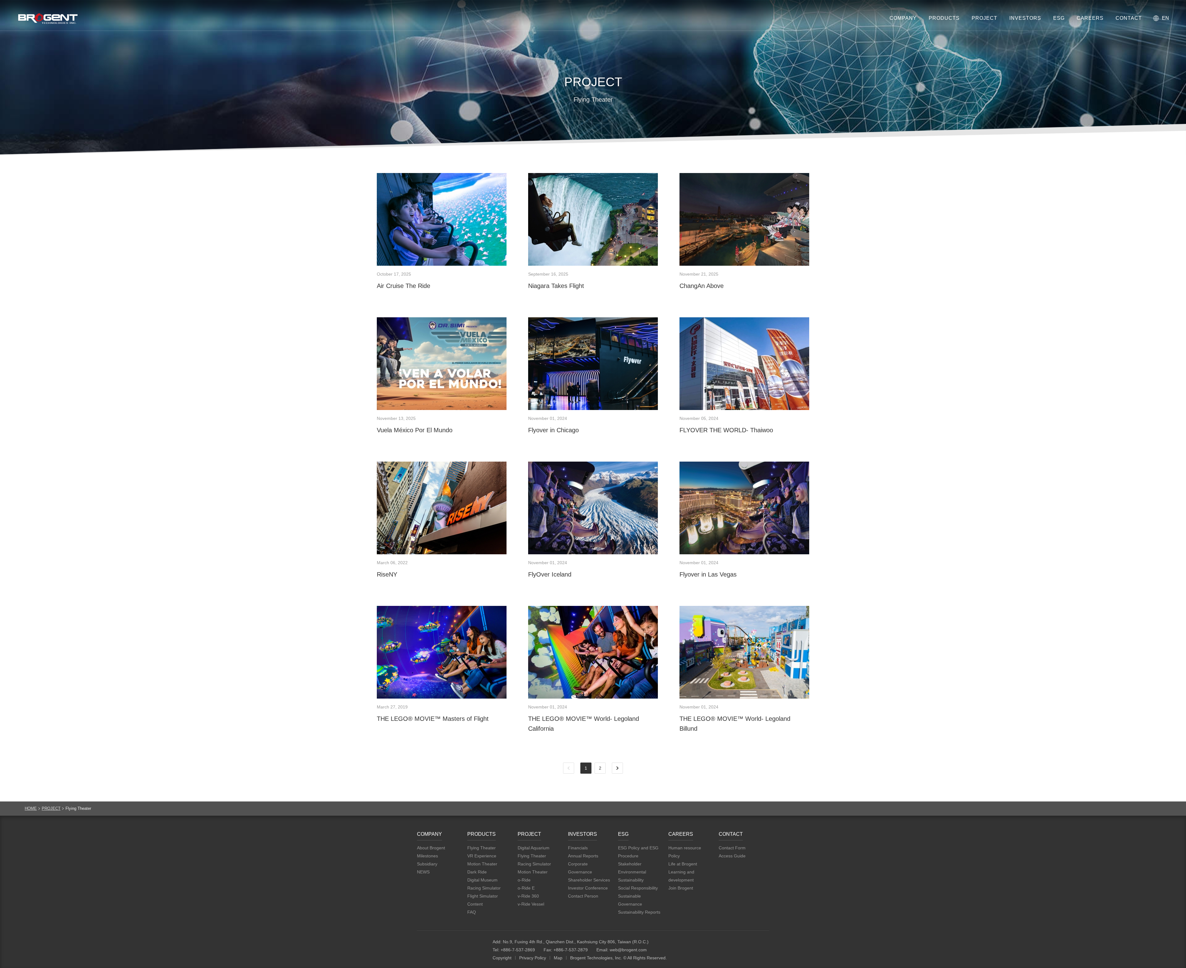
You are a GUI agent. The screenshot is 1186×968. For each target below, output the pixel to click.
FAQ (471, 912)
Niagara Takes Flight (556, 285)
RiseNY (387, 574)
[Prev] (568, 768)
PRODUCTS (944, 18)
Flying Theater (481, 847)
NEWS (423, 871)
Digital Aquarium (533, 847)
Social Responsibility (638, 888)
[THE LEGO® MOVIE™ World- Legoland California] (593, 652)
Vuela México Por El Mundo (414, 430)
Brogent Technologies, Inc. (451, 946)
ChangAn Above (701, 285)
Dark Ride (477, 871)
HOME (31, 808)
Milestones (427, 855)
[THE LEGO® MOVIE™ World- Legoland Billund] (744, 652)
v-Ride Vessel (531, 904)
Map (558, 957)
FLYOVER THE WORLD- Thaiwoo (726, 430)
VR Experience (481, 855)
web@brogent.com (628, 949)
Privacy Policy (532, 957)
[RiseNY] (442, 508)
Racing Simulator (484, 888)
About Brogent (431, 847)
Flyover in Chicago (553, 430)
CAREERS (1090, 18)
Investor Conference (588, 888)
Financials (578, 847)
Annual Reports (583, 855)
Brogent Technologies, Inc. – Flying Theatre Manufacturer (48, 18)
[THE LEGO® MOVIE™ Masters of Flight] (442, 652)
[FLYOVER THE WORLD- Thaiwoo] (744, 363)
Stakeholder (629, 863)
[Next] (617, 768)
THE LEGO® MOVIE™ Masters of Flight (433, 718)
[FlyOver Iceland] (593, 508)
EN (1165, 18)
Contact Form (732, 847)
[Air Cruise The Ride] (442, 219)
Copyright (502, 957)
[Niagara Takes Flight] (593, 219)
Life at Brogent (682, 863)
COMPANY (903, 18)
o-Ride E (526, 888)
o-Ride (524, 879)
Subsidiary (427, 863)
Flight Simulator (482, 896)
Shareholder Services (589, 879)
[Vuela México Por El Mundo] (442, 363)
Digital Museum (482, 879)
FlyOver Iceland (549, 574)
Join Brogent (680, 888)
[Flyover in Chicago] (593, 363)
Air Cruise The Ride (403, 285)
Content (475, 904)
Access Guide (732, 855)
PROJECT (984, 18)
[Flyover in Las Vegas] (744, 508)
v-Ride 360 (528, 896)
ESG (1059, 18)
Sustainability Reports (639, 912)
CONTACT (1129, 18)
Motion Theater (482, 863)
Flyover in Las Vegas (708, 574)
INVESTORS (1025, 18)
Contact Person (583, 896)
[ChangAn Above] (744, 219)
